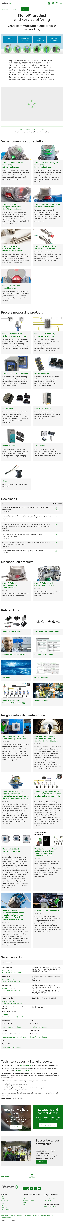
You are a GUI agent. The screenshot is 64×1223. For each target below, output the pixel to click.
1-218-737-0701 (25, 1065)
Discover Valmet (5, 1209)
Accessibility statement (39, 1215)
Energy (25, 1204)
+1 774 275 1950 (8, 988)
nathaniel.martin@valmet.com (12, 1003)
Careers (3, 1198)
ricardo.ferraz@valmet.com (39, 1037)
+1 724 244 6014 (8, 1015)
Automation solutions (50, 1198)
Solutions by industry (50, 1206)
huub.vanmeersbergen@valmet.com (15, 1037)
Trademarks (28, 1215)
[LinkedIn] (35, 1188)
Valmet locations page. (24, 1070)
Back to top (32, 1177)
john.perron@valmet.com (12, 981)
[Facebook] (24, 1188)
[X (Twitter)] (31, 1188)
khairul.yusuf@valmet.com (11, 1027)
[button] (5, 9)
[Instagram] (27, 1188)
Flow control (47, 1200)
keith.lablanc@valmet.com (11, 972)
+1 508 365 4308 (8, 970)
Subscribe (42, 1162)
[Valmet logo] (24, 3)
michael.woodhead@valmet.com (14, 1017)
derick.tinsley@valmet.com (11, 990)
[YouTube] (39, 1188)
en (56, 508)
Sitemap (13, 1215)
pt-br (57, 509)
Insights (3, 1203)
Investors (3, 1205)
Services (25, 1206)
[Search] (57, 3)
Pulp (24, 1198)
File (5, 504)
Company (4, 1196)
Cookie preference (6, 1217)
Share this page (5, 1176)
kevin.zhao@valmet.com (38, 1027)
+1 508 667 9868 (8, 979)
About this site (5, 1215)
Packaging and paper (29, 1200)
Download (58, 504)
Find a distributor (48, 1125)
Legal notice (20, 1215)
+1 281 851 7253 (8, 1001)
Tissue (24, 1202)
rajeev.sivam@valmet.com (11, 1047)
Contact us (16, 1127)
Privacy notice (51, 1215)
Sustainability (5, 1200)
